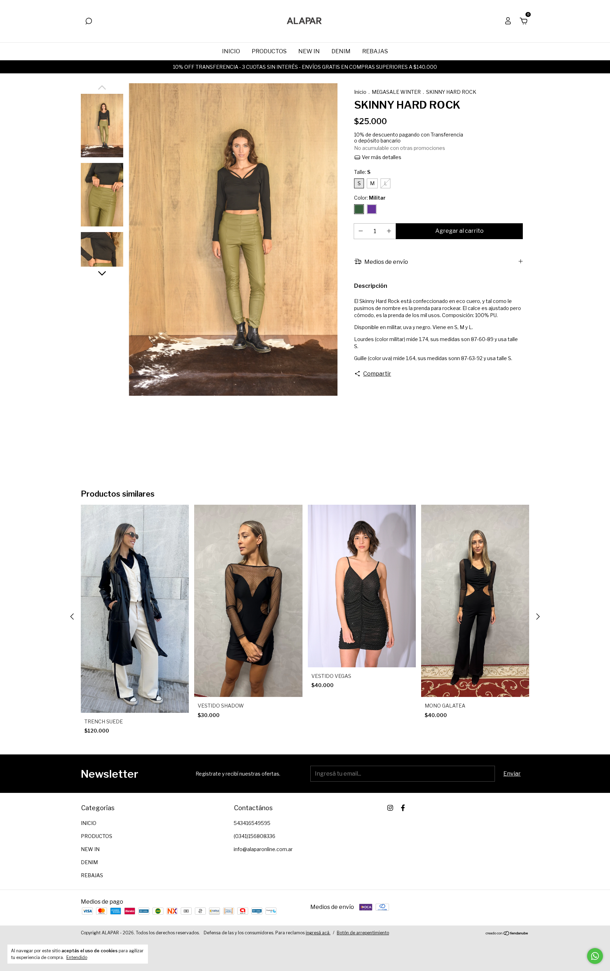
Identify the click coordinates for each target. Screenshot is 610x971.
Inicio (360, 92)
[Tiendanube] (507, 933)
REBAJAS (375, 51)
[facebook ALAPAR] (403, 808)
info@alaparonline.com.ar (263, 849)
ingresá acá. (318, 932)
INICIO (231, 51)
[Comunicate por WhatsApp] (595, 956)
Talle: (362, 172)
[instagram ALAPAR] (390, 808)
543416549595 (252, 823)
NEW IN (309, 51)
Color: (369, 198)
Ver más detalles (381, 157)
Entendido (76, 957)
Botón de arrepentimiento (363, 932)
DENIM (341, 51)
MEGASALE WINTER (396, 92)
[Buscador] (88, 21)
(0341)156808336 (254, 836)
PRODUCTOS (269, 51)
